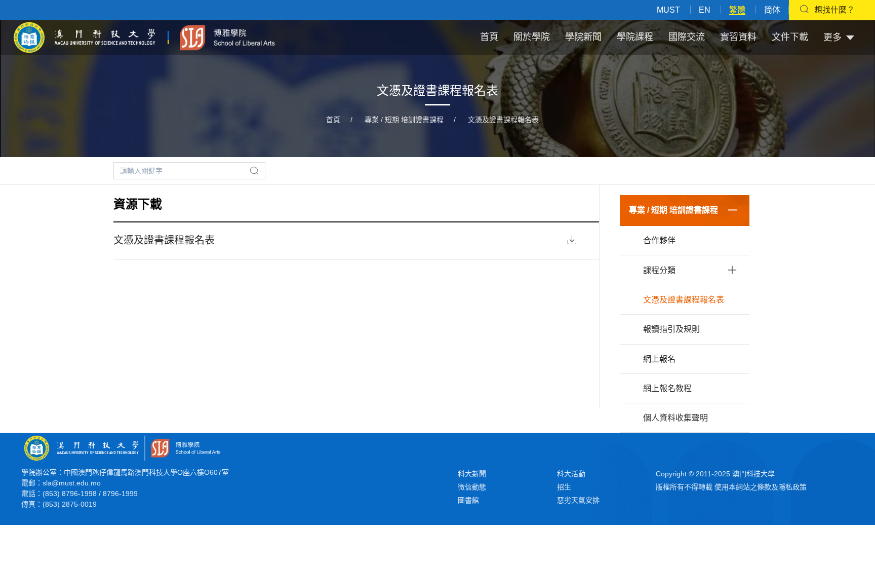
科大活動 (571, 474)
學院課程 (635, 37)
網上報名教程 (667, 388)
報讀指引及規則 (671, 329)
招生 (564, 487)
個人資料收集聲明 (675, 417)
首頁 (489, 37)
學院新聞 (583, 37)
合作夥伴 (659, 240)
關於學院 (531, 37)
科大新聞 (472, 474)
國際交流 (686, 37)
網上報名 (659, 359)
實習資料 (738, 37)
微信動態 (472, 487)
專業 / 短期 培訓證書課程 (404, 120)
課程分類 (659, 270)
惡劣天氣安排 (578, 500)
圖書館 (468, 500)
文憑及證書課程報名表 (503, 120)
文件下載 (790, 37)
